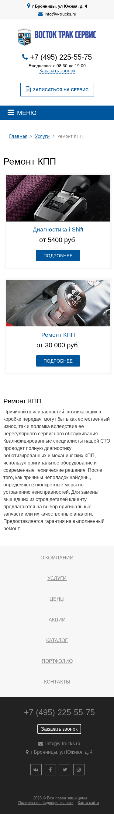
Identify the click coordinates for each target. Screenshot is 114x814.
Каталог (57, 640)
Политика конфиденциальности (46, 803)
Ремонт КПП (58, 335)
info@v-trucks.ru (60, 14)
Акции (57, 619)
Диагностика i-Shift (58, 229)
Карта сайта (88, 803)
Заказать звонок (57, 70)
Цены (57, 599)
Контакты (57, 681)
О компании (57, 557)
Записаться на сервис (60, 89)
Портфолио (57, 661)
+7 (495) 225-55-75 (61, 57)
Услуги (42, 136)
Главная (18, 136)
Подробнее (58, 255)
